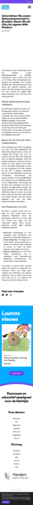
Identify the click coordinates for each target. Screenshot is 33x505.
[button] (29, 7)
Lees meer (7, 364)
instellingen (27, 499)
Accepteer (5, 502)
